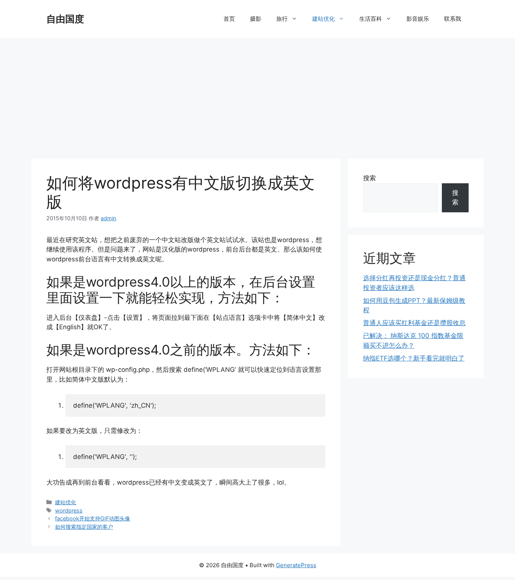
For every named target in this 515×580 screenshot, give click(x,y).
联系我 (452, 18)
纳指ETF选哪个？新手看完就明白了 (413, 358)
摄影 (255, 18)
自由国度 (65, 19)
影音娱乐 (417, 18)
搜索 (369, 178)
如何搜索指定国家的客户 (84, 526)
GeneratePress (296, 565)
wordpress (69, 510)
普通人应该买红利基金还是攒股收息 (414, 323)
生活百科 (370, 18)
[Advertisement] (257, 94)
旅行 (282, 18)
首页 (229, 18)
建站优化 (323, 18)
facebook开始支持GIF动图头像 (92, 518)
